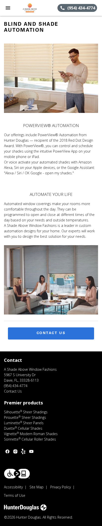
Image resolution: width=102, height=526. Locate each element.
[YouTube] (31, 451)
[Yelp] (23, 451)
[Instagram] (15, 451)
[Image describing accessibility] (17, 473)
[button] (8, 8)
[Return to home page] (31, 8)
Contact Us (51, 333)
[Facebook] (7, 451)
